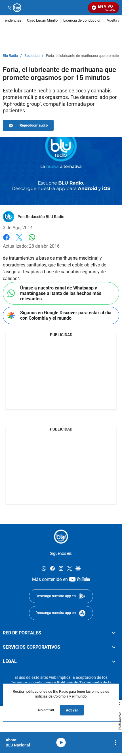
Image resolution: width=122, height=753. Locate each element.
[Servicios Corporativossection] (113, 647)
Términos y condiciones (32, 682)
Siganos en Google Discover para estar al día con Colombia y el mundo (66, 315)
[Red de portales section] (113, 632)
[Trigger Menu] (8, 7)
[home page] (61, 536)
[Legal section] (113, 661)
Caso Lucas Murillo (42, 20)
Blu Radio (10, 56)
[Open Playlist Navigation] (115, 742)
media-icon (61, 742)
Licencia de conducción (82, 20)
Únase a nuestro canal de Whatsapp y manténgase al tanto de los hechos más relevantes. (60, 293)
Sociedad (31, 56)
